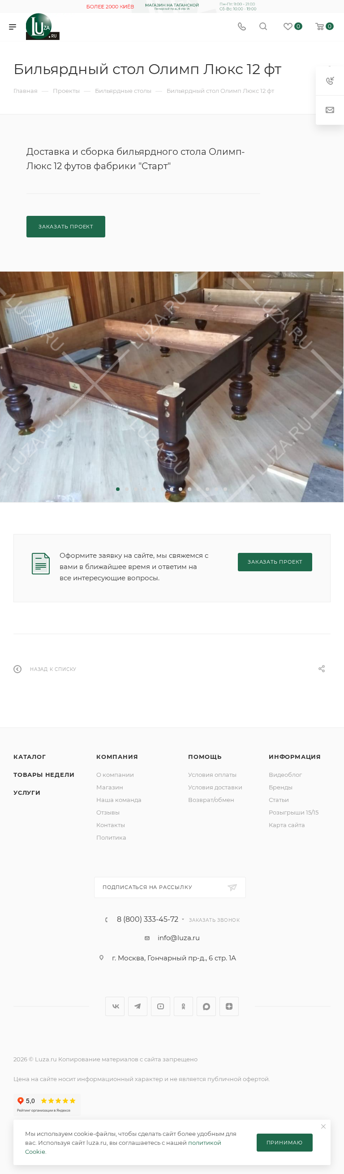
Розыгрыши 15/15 (293, 812)
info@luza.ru (179, 937)
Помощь (205, 756)
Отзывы (108, 812)
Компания (117, 756)
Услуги (27, 792)
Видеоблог (285, 774)
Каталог (29, 756)
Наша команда (119, 799)
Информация (295, 756)
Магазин (109, 787)
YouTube (160, 1006)
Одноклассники (183, 1006)
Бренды (280, 787)
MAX (206, 1006)
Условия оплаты (212, 774)
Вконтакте (115, 1006)
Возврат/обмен (211, 799)
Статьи (279, 799)
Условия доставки (215, 787)
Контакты (110, 824)
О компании (115, 774)
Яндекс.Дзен (229, 1006)
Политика (111, 837)
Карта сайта (287, 824)
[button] (117, 489)
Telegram (137, 1006)
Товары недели (43, 774)
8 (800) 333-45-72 (147, 919)
